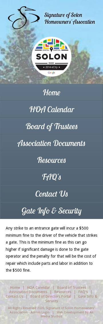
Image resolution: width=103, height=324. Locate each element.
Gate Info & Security (51, 211)
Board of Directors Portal (50, 296)
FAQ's (51, 177)
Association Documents (52, 143)
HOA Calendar (51, 109)
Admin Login (40, 312)
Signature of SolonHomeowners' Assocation (69, 18)
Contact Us (51, 194)
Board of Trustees (51, 126)
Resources (51, 160)
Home (51, 92)
